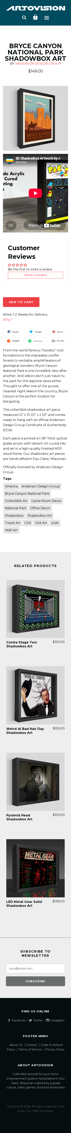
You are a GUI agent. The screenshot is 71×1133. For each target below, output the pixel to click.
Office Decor (40, 508)
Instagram (57, 1020)
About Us (15, 1045)
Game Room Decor (46, 501)
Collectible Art (16, 501)
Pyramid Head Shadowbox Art (19, 817)
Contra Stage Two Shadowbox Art (21, 644)
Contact (31, 1045)
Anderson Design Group (38, 63)
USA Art (41, 523)
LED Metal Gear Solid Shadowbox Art (24, 904)
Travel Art (13, 523)
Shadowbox (14, 515)
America (11, 486)
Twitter (38, 1020)
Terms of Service (30, 1049)
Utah (55, 523)
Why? (7, 320)
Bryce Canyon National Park (27, 493)
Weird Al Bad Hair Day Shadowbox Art (25, 731)
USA (27, 523)
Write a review (35, 275)
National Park (15, 508)
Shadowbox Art (39, 515)
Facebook (18, 1020)
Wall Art (11, 530)
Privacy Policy (54, 1049)
